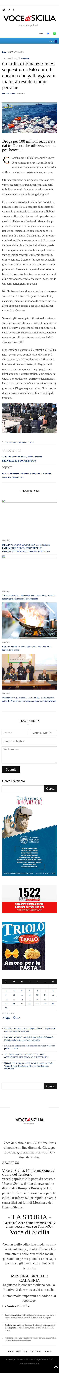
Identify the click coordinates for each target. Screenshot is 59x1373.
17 (14, 999)
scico (32, 442)
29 (53, 1004)
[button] (5, 9)
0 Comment (25, 58)
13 (37, 995)
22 (53, 999)
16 (6, 999)
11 (22, 995)
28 (45, 1004)
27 (37, 1004)
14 (45, 995)
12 (29, 995)
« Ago (6, 1017)
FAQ (25, 1352)
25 (22, 1004)
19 (29, 999)
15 (53, 995)
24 (14, 1004)
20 (37, 999)
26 (29, 1004)
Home (4, 52)
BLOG (18, 1352)
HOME (10, 1352)
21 (45, 999)
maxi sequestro (23, 442)
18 (22, 999)
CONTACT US (35, 1352)
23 (6, 1004)
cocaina (9, 442)
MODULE (47, 1352)
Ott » (16, 1017)
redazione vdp (8, 93)
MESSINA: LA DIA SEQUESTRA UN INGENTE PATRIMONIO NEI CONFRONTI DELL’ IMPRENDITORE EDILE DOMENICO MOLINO (26, 548)
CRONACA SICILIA (16, 52)
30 (6, 1008)
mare (15, 442)
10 (14, 995)
